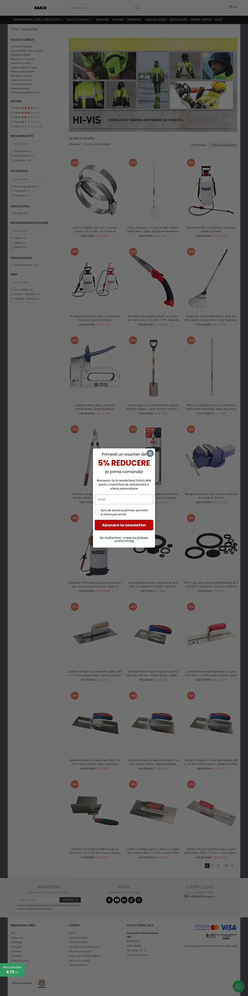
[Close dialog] (150, 453)
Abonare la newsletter (124, 525)
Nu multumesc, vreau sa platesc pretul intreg (124, 539)
